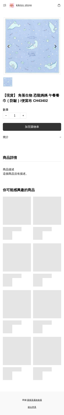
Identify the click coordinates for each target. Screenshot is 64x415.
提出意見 (32, 407)
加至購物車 (32, 126)
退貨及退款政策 (34, 400)
